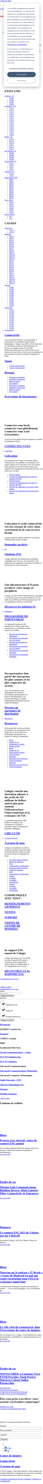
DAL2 (11, 141)
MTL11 (12, 257)
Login (2, 9)
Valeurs (12, 876)
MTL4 (11, 242)
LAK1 (11, 174)
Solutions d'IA (13, 554)
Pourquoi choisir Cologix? (18, 860)
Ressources (11, 723)
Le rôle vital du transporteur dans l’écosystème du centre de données (20, 1329)
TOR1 (11, 287)
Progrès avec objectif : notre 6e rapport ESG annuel (18, 1142)
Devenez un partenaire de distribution (13, 710)
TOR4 (11, 293)
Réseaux (9, 372)
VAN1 (11, 310)
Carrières (12, 878)
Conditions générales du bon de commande (15, 1479)
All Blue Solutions (8, 1094)
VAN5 (11, 318)
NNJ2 (11, 202)
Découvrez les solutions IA (20, 606)
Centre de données (11, 1455)
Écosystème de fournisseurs (21, 396)
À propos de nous (15, 843)
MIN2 (11, 182)
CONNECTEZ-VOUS (17, 446)
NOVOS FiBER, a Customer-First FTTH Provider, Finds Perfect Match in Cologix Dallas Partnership (20, 1378)
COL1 (11, 108)
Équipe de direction (16, 862)
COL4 (11, 114)
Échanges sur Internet (17, 377)
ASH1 (11, 98)
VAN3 (11, 314)
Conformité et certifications (19, 866)
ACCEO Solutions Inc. (10, 1057)
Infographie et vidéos (16, 744)
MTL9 (11, 253)
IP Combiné (13, 383)
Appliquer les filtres (7, 1020)
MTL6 (11, 246)
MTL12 (12, 259)
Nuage (8, 361)
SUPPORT (11, 917)
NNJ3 (11, 204)
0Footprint (5, 1024)
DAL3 (11, 143)
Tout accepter (21, 74)
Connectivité (12, 335)
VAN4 (11, 316)
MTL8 (11, 251)
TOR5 (11, 295)
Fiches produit (14, 746)
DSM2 (11, 155)
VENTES (10, 912)
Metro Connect (14, 381)
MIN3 (11, 184)
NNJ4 (11, 206)
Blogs (11, 740)
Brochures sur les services (18, 759)
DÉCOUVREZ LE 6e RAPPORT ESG (17, 973)
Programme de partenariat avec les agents (18, 639)
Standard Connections (17, 379)
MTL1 (11, 236)
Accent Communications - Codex (15, 1052)
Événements (13, 882)
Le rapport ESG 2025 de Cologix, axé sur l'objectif (19, 1234)
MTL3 (11, 240)
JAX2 (11, 165)
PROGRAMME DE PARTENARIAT (16, 618)
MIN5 (11, 188)
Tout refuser (21, 80)
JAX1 (11, 163)
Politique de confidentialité (17, 44)
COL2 (11, 110)
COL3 (11, 112)
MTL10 (12, 255)
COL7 (11, 118)
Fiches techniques (15, 761)
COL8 (11, 120)
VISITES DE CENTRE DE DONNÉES (12, 925)
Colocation (11, 455)
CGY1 (11, 230)
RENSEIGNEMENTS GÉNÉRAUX (17, 905)
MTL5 (11, 244)
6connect (4, 1034)
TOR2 (11, 289)
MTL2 (11, 238)
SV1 (10, 216)
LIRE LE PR (12, 833)
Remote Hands (14, 475)
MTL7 (11, 249)
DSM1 (11, 153)
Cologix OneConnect (17, 366)
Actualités (12, 880)
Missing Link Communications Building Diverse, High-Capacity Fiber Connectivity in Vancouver (19, 1190)
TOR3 (11, 291)
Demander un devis (16, 544)
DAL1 (11, 139)
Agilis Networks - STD (10, 1080)
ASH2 (11, 100)
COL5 (11, 116)
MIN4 (11, 186)
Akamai (4, 1089)
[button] (21, 991)
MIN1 (11, 180)
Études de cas (14, 742)
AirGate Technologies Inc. (12, 1085)
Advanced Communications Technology (18, 1071)
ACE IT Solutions (8, 1061)
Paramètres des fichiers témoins (21, 68)
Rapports (12, 756)
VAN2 (11, 312)
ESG (11, 864)
